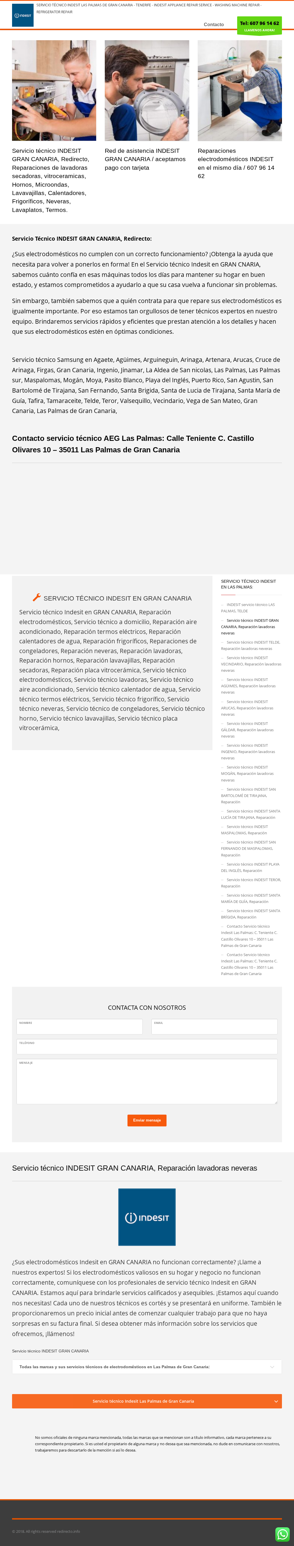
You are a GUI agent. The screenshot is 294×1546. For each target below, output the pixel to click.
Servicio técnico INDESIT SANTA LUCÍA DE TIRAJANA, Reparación (250, 814)
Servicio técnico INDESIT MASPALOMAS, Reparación (244, 829)
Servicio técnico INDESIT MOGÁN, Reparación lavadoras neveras (247, 773)
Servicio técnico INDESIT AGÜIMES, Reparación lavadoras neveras (248, 686)
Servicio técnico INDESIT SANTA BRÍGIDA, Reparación (250, 914)
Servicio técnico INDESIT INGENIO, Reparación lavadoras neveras (248, 752)
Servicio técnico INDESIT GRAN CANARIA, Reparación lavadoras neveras (250, 627)
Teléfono (26, 1043)
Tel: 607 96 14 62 (259, 23)
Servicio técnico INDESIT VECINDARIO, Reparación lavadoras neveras (251, 664)
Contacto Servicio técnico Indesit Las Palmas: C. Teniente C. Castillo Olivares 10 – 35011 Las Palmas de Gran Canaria (249, 936)
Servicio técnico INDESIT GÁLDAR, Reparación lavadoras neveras (247, 730)
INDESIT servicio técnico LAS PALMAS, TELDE (248, 607)
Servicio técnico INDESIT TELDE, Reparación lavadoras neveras (250, 645)
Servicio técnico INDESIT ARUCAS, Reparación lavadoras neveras (247, 708)
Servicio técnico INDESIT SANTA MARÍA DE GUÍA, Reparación (250, 898)
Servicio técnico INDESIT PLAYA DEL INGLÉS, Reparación (250, 867)
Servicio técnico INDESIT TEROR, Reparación (251, 883)
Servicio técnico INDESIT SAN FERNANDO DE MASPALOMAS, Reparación (248, 848)
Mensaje (26, 1063)
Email (158, 1023)
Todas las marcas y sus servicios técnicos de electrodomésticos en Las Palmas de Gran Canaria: (115, 1366)
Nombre (25, 1023)
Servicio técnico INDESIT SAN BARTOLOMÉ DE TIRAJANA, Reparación (248, 795)
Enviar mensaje (147, 1120)
